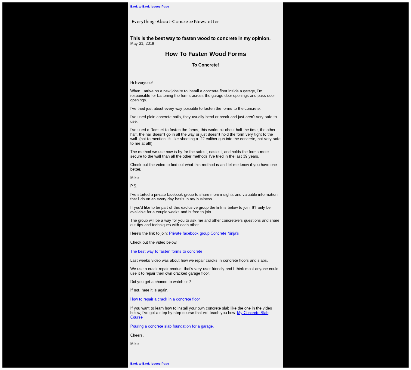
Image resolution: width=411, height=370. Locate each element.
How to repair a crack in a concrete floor (165, 299)
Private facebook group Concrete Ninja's (204, 233)
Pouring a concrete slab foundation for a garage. (172, 326)
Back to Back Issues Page (149, 6)
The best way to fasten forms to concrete (166, 251)
